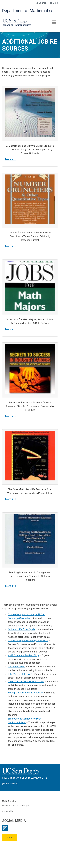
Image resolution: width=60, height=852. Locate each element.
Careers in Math (16, 666)
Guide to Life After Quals (21, 629)
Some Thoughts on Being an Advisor (28, 640)
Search (42, 2)
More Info (10, 159)
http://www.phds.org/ (20, 674)
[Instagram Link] (5, 830)
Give (55, 2)
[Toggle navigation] (54, 22)
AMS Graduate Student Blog (23, 655)
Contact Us (7, 811)
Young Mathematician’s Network (25, 692)
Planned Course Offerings (15, 805)
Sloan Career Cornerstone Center (26, 681)
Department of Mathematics (27, 10)
